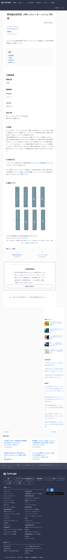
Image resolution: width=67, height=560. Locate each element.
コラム (29, 482)
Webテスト (25, 197)
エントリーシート (17, 197)
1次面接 (34, 197)
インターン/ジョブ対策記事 (38, 163)
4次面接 (34, 220)
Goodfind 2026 (7, 548)
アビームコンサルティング (9, 495)
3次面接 (26, 220)
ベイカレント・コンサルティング (32, 511)
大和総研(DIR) (7, 527)
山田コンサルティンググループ (32, 531)
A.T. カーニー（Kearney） (9, 502)
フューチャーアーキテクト (31, 504)
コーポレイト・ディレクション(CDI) (12, 513)
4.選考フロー (11, 62)
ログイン (63, 7)
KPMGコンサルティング (9, 511)
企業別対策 (38, 2)
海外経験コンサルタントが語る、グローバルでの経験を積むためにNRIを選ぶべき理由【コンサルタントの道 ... (43, 442)
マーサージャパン (29, 520)
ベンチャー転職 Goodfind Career (32, 546)
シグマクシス (7, 516)
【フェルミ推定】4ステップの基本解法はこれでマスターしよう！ (56, 330)
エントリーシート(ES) (51, 478)
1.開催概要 (11, 55)
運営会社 (41, 557)
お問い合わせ (20, 557)
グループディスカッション (17, 219)
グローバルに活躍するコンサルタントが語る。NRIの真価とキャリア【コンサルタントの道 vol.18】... (43, 455)
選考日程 (53, 2)
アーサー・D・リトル (8, 493)
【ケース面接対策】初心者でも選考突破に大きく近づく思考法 (56, 337)
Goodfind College (29, 550)
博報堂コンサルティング (30, 500)
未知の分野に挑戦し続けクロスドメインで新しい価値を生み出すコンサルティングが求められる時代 (54, 399)
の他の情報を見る (17, 255)
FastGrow (27, 553)
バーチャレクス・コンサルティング (33, 498)
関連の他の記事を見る (42, 255)
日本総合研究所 (28, 491)
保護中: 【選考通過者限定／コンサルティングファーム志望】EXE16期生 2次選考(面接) (54, 407)
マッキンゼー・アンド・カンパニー (33, 522)
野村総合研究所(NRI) (12, 28)
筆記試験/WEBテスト (30, 478)
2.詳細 (10, 57)
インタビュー (46, 2)
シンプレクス (7, 518)
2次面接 (42, 197)
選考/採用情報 (39, 478)
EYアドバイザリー (8, 498)
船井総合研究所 (28, 507)
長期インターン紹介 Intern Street (11, 550)
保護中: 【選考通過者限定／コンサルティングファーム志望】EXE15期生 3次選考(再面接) (54, 424)
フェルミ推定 (8, 482)
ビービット (27, 502)
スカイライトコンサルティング (10, 520)
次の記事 (53, 432)
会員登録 (57, 7)
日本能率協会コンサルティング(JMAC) (33, 493)
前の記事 (6, 432)
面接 (8, 478)
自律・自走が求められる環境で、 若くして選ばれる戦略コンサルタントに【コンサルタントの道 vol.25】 (54, 416)
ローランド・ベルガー (30, 538)
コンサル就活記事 (30, 2)
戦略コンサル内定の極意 (26, 172)
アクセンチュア (7, 491)
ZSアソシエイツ (7, 525)
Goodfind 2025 (7, 546)
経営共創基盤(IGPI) (8, 509)
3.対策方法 (11, 60)
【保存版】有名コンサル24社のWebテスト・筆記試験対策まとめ (56, 351)
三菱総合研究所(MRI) (29, 525)
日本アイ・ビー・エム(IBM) (10, 534)
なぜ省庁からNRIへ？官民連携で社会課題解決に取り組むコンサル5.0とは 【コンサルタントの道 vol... (15, 442)
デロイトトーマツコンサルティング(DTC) (13, 529)
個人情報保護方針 (34, 557)
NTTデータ (6, 504)
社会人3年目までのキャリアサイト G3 (33, 548)
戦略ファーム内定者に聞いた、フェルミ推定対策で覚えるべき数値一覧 (56, 344)
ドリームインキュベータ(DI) (10, 531)
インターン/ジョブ (12, 33)
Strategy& (6, 522)
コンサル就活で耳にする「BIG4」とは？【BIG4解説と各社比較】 (56, 323)
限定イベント (21, 2)
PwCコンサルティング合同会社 (32, 509)
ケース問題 (19, 482)
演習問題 (14, 2)
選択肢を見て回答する (29, 286)
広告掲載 (26, 557)
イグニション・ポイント (9, 500)
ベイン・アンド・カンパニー (31, 513)
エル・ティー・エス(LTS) (9, 507)
